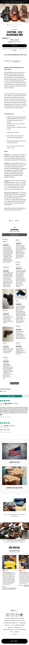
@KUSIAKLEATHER (14, 550)
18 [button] (16, 26)
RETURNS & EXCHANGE (19, 625)
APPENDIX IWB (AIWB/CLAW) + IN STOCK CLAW (14, 620)
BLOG (11, 631)
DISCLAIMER (16, 631)
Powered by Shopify (14, 634)
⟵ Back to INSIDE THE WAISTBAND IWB (14, 540)
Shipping (10, 41)
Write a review (11, 396)
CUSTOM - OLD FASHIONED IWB (9, 588)
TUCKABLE (6, 180)
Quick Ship (16, 61)
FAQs (12, 625)
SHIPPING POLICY (17, 627)
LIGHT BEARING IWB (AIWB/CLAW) (10, 622)
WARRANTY (10, 627)
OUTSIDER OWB (22, 622)
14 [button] (11, 26)
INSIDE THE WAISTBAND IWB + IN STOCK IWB (14, 618)
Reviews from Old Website (20, 629)
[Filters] (24, 396)
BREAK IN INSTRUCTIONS (8, 629)
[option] (14, 13)
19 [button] (17, 26)
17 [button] (15, 26)
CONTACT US (7, 625)
